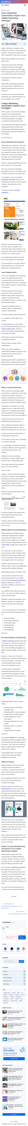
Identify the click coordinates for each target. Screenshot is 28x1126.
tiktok (18, 992)
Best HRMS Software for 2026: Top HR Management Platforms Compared (16, 1025)
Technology (6, 984)
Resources (5, 974)
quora (11, 998)
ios (22, 992)
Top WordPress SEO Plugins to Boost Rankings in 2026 (15, 1032)
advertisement (6, 789)
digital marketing (8, 641)
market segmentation (8, 329)
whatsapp (18, 996)
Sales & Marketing (7, 977)
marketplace (6, 1000)
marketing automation (18, 867)
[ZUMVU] (6, 1)
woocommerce (14, 1000)
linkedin (5, 994)
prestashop (6, 998)
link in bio (12, 996)
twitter (20, 1000)
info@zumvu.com (9, 1055)
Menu (24, 2)
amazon (23, 994)
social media (5, 545)
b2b (21, 998)
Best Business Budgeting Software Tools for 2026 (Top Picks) (16, 1018)
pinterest (17, 994)
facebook (5, 1002)
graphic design (6, 992)
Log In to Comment (21, 937)
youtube (17, 998)
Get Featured (14, 1114)
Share (15, 896)
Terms (11, 1121)
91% (6, 84)
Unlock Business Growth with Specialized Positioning (15, 1011)
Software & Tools (7, 980)
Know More (14, 1058)
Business (5, 971)
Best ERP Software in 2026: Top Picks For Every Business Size (15, 1039)
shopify (13, 992)
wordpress (5, 996)
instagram (11, 994)
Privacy (16, 1121)
